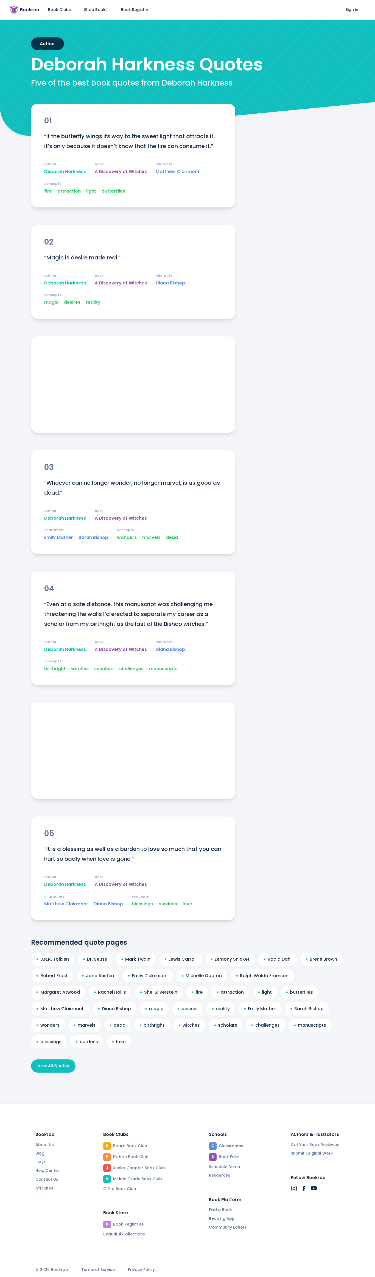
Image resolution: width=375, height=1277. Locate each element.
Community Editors (228, 1227)
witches (80, 669)
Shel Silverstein (160, 992)
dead (172, 538)
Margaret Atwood (60, 992)
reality (93, 302)
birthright (55, 669)
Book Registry (134, 9)
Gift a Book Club (119, 1188)
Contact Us (46, 1179)
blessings (142, 904)
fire (48, 191)
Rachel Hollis (112, 992)
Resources (219, 1175)
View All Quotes (53, 1065)
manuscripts (163, 669)
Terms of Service (98, 1269)
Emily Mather (58, 538)
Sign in (352, 9)
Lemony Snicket (232, 959)
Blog (39, 1153)
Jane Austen (100, 975)
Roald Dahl (280, 959)
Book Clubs (59, 9)
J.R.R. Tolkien (54, 959)
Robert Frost (54, 975)
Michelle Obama (204, 975)
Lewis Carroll (183, 959)
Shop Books (96, 9)
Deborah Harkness (65, 172)
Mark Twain (137, 959)
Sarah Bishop (93, 538)
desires (72, 302)
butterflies (113, 191)
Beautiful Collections (124, 1234)
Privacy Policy (141, 1269)
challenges (131, 669)
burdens (167, 904)
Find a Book (220, 1209)
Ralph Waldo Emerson (264, 975)
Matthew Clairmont (178, 172)
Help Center (47, 1170)
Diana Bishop (170, 283)
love (187, 904)
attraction (69, 191)
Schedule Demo (224, 1166)
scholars (104, 669)
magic (51, 302)
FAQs (40, 1162)
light (91, 191)
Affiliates (44, 1188)
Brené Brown (323, 959)
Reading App (222, 1218)
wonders (127, 538)
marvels (151, 538)
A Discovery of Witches (121, 172)
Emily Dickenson (149, 975)
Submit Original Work (312, 1153)
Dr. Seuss (97, 959)
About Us (44, 1144)
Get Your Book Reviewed (315, 1144)
